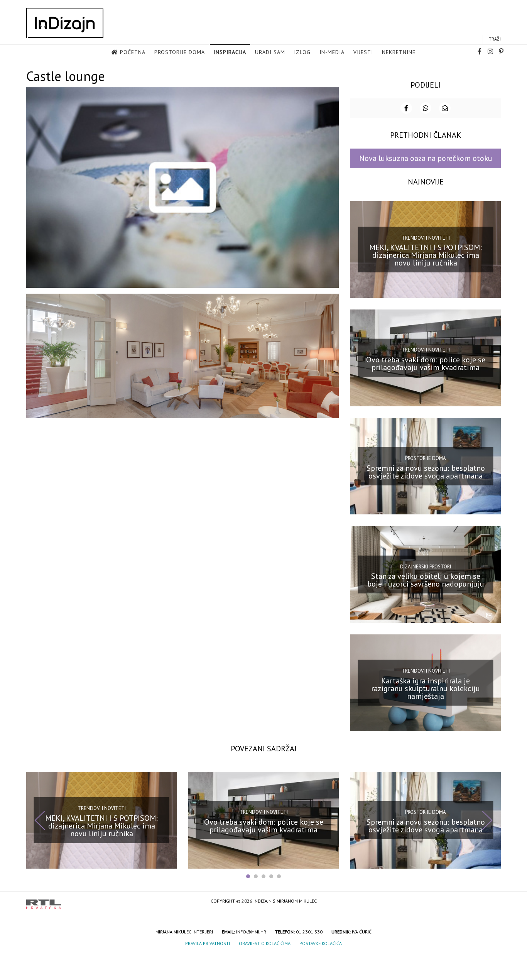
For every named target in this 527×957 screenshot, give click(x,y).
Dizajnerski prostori (425, 566)
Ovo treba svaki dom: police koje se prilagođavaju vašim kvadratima (425, 363)
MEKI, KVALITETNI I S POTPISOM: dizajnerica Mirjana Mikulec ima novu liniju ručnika (425, 255)
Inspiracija (230, 52)
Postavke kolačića (320, 943)
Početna (132, 52)
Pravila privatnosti (207, 943)
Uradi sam (270, 52)
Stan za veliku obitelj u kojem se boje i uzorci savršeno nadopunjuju (425, 580)
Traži (495, 39)
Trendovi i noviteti (426, 237)
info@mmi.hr (251, 932)
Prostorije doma (179, 52)
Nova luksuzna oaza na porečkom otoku (425, 158)
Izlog (302, 52)
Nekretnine (399, 52)
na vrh (493, 902)
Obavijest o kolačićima (265, 943)
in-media (332, 52)
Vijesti (363, 52)
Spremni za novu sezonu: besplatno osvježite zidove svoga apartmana (426, 471)
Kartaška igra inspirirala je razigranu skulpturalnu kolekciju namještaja (425, 688)
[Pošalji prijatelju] (445, 108)
